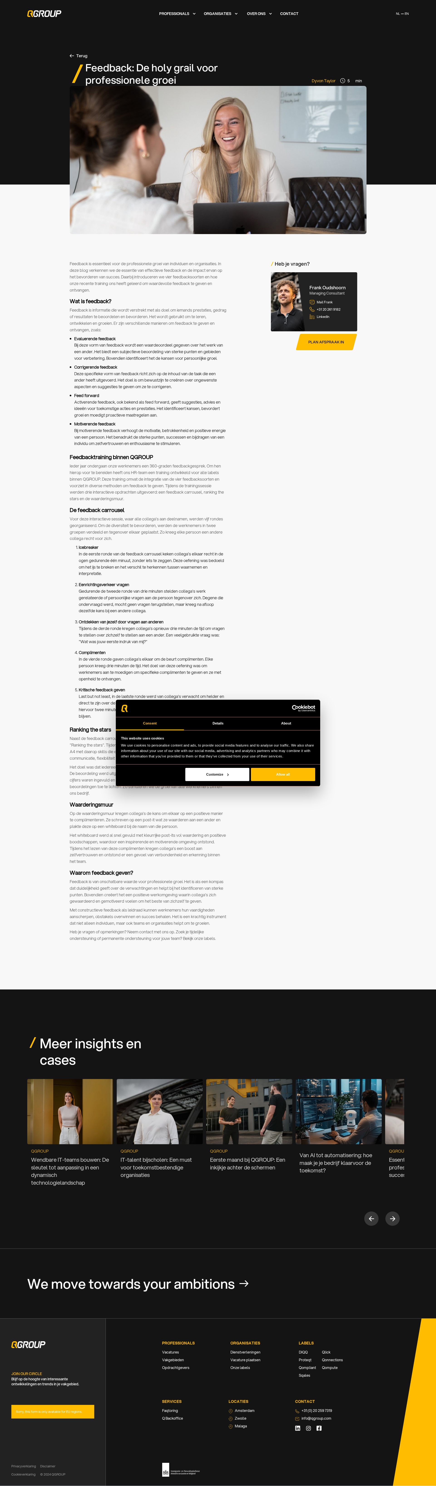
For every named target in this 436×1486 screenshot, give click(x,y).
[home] (44, 13)
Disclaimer (47, 1466)
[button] (176, 13)
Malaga (241, 1426)
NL (398, 13)
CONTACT (289, 13)
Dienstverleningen (245, 1352)
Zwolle (240, 1418)
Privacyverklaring (24, 1466)
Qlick (326, 1352)
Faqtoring (170, 1410)
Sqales (304, 1375)
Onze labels (240, 1367)
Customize (214, 774)
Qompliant (307, 1367)
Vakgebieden (173, 1359)
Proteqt (305, 1359)
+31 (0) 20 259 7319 (317, 1410)
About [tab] (286, 723)
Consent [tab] (150, 723)
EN (407, 13)
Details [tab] (218, 723)
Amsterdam (245, 1410)
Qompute (330, 1367)
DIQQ (303, 1352)
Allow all (283, 774)
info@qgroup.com (316, 1418)
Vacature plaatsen (245, 1359)
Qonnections (332, 1359)
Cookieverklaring (23, 1474)
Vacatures (170, 1352)
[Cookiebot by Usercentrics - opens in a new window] (295, 708)
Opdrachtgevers (175, 1367)
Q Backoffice (172, 1418)
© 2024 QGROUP (52, 1474)
